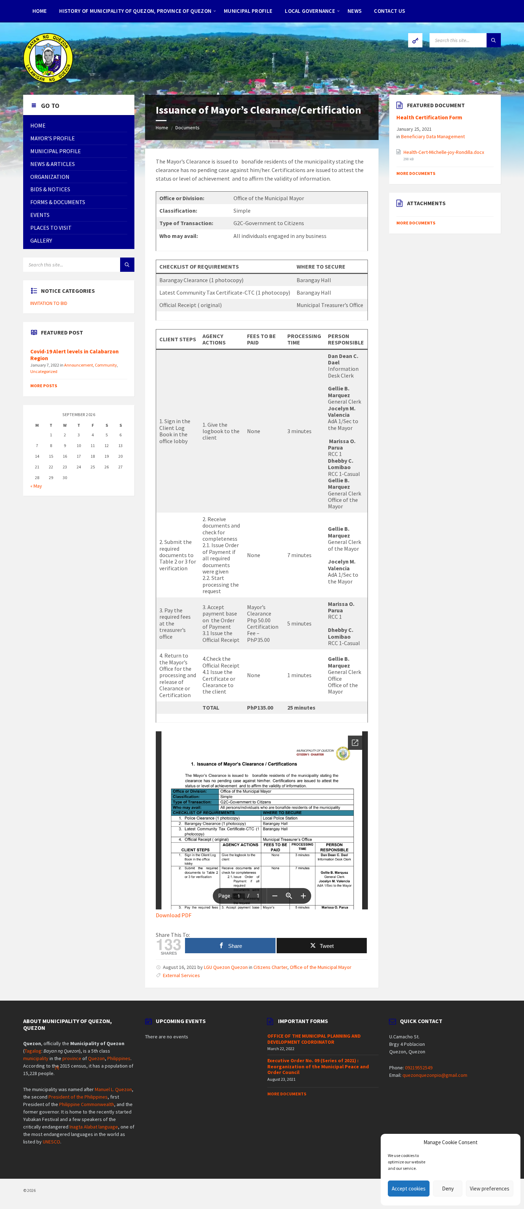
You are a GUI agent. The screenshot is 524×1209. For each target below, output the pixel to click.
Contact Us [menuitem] (389, 10)
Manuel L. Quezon (113, 1089)
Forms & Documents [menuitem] (57, 202)
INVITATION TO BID (48, 303)
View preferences (489, 1188)
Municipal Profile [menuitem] (248, 10)
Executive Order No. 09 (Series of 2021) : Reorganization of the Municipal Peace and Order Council (318, 1066)
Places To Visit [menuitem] (51, 227)
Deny (448, 1188)
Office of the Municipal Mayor (320, 967)
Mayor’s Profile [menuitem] (52, 138)
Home (162, 127)
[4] (57, 1067)
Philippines (118, 1058)
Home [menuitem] (39, 10)
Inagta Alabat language (94, 1127)
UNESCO (51, 1141)
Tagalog (33, 1051)
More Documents (415, 173)
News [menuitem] (354, 10)
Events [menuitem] (40, 214)
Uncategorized (43, 371)
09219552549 (418, 1067)
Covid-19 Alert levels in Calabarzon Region (74, 355)
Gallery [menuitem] (41, 240)
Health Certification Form (429, 117)
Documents (187, 127)
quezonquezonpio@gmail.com (434, 1075)
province (71, 1058)
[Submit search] (494, 40)
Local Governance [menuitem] (310, 10)
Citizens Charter (270, 967)
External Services (181, 975)
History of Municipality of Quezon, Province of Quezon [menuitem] (135, 10)
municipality (35, 1058)
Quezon (96, 1058)
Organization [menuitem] (50, 176)
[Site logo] (48, 80)
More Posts (43, 385)
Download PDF (173, 915)
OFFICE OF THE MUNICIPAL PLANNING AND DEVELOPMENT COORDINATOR (314, 1039)
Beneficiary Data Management (433, 136)
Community (106, 365)
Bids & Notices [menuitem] (50, 189)
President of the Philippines (78, 1097)
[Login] (415, 40)
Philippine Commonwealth (86, 1104)
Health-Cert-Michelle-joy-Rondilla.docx (444, 152)
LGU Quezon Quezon (226, 967)
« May (36, 486)
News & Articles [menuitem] (52, 163)
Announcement (78, 365)
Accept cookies (409, 1188)
